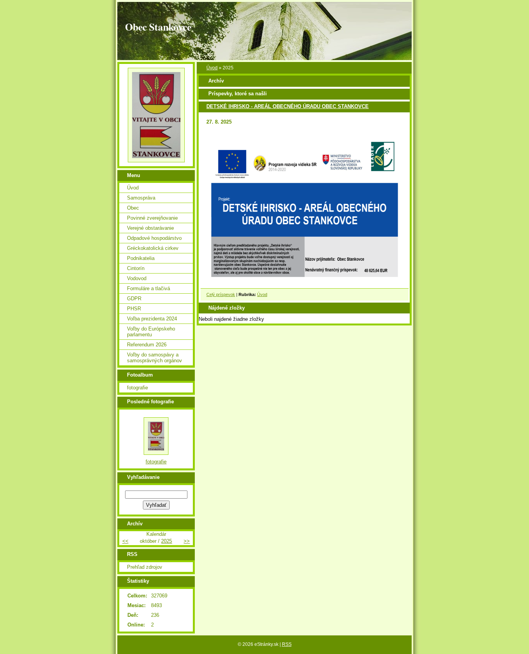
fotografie (137, 388)
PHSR (134, 309)
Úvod (212, 67)
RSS (287, 644)
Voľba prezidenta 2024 (152, 319)
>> (187, 541)
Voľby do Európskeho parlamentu (151, 331)
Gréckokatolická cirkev (153, 248)
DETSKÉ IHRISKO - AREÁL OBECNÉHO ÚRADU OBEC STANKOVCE (287, 106)
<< (125, 541)
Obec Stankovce (158, 26)
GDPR (134, 298)
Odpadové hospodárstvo (154, 238)
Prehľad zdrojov (144, 567)
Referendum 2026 (147, 345)
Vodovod (136, 278)
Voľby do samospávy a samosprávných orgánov (154, 357)
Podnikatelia (141, 258)
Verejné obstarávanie (150, 228)
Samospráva (141, 198)
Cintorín (135, 268)
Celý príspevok (220, 294)
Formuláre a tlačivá (148, 288)
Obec (133, 208)
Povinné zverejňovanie (152, 218)
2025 (166, 541)
